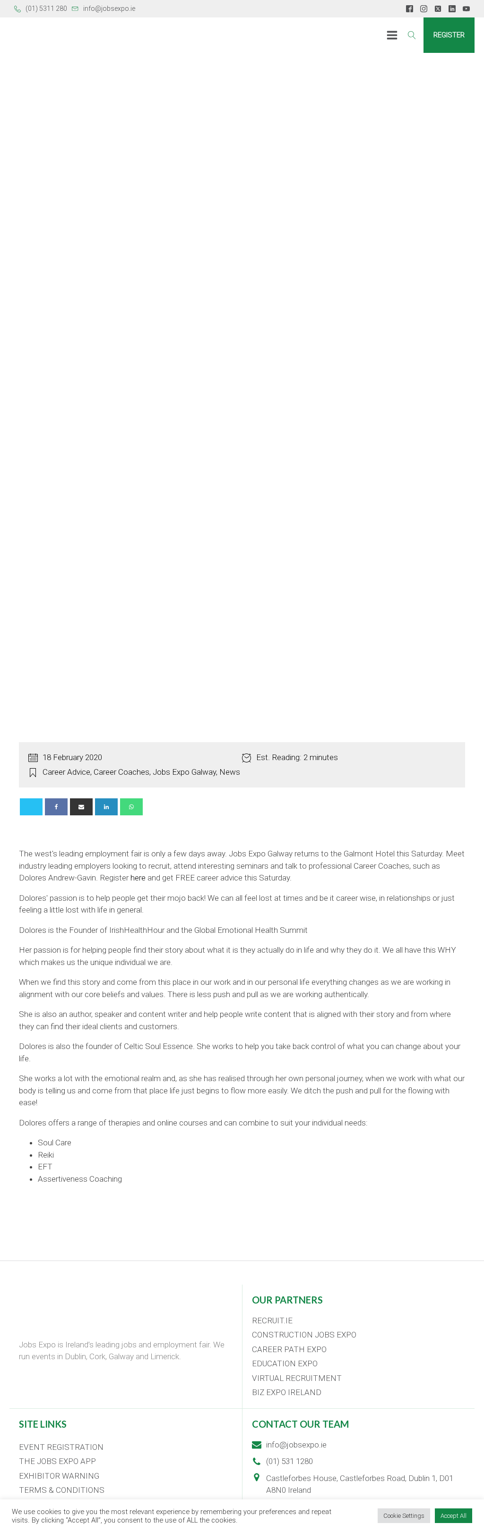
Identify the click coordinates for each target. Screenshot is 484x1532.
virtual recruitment (297, 1378)
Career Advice (66, 772)
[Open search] (412, 35)
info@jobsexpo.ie (109, 8)
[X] (31, 806)
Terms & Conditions (61, 1490)
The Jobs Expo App (57, 1461)
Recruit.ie (272, 1320)
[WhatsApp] (131, 806)
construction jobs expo (304, 1334)
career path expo (289, 1349)
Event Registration (61, 1447)
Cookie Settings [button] (403, 1515)
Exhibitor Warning (59, 1476)
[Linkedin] (106, 806)
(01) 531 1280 (289, 1461)
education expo (285, 1363)
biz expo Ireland (286, 1392)
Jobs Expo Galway (184, 772)
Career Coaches (121, 772)
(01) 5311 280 (46, 8)
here (138, 877)
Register (449, 35)
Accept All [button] (454, 1515)
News (229, 772)
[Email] (81, 806)
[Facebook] (56, 806)
